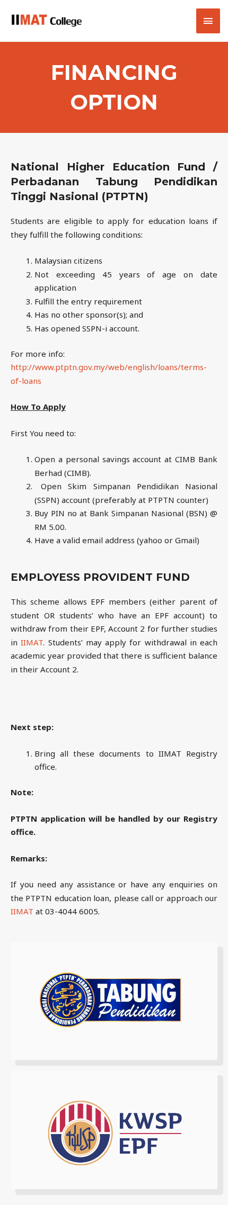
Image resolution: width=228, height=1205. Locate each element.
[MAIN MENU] (208, 20)
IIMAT (32, 642)
